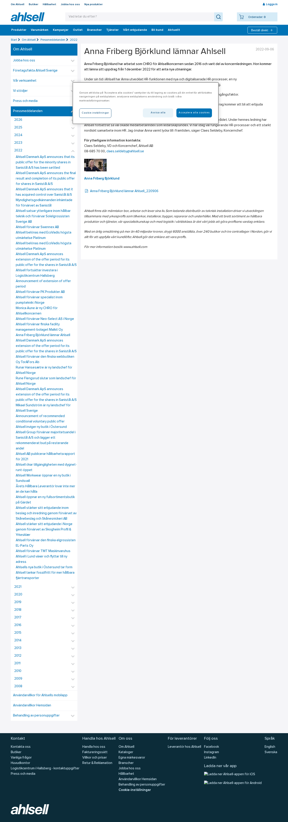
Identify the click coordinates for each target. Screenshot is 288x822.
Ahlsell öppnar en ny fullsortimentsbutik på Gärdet (45, 500)
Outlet (78, 30)
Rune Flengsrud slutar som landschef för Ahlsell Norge (46, 381)
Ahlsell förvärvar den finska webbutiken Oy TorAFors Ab (45, 359)
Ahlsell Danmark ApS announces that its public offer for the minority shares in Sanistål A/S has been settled (45, 162)
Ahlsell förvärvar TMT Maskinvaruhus (43, 551)
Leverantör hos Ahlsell (184, 747)
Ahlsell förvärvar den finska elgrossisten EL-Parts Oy (46, 543)
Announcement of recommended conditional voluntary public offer (40, 419)
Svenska (271, 752)
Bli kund (157, 30)
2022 (73, 40)
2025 (18, 127)
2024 (18, 135)
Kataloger (126, 752)
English (270, 747)
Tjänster (112, 30)
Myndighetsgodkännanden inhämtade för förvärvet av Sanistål (44, 203)
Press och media (25, 101)
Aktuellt (174, 30)
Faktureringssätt (95, 752)
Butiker (33, 4)
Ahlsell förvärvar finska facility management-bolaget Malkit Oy (39, 327)
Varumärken (39, 30)
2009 (18, 678)
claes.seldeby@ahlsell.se (125, 151)
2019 (17, 602)
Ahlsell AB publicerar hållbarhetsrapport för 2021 (45, 457)
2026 (18, 120)
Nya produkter (93, 4)
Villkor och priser (94, 757)
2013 (17, 648)
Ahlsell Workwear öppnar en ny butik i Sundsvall (43, 478)
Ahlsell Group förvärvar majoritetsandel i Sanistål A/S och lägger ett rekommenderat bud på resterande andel (46, 440)
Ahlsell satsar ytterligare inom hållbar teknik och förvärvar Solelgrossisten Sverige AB (43, 216)
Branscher (94, 30)
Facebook (211, 747)
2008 (18, 686)
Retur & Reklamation (97, 763)
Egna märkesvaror (132, 757)
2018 (17, 610)
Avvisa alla (158, 113)
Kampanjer (60, 30)
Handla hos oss (93, 747)
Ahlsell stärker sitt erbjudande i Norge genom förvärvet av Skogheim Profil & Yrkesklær (44, 530)
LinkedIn (210, 757)
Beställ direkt (259, 30)
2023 (18, 142)
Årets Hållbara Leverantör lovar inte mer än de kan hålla (45, 489)
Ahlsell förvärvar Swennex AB (37, 227)
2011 (17, 663)
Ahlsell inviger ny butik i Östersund (41, 427)
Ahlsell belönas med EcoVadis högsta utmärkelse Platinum (43, 235)
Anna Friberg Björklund (101, 178)
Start (14, 40)
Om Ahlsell (17, 4)
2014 (18, 640)
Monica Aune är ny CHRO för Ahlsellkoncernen (37, 311)
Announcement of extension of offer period (43, 284)
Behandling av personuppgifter (36, 715)
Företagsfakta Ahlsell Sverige (35, 70)
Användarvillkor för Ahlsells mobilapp (40, 695)
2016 (17, 625)
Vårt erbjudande (135, 30)
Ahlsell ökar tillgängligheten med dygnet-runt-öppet (46, 467)
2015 (17, 632)
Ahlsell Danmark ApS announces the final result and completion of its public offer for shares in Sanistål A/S (46, 179)
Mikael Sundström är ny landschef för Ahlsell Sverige (43, 408)
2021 (17, 587)
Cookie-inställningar (135, 790)
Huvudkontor (20, 763)
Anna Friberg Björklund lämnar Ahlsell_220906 (124, 191)
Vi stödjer (20, 91)
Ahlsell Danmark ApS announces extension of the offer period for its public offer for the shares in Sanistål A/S (46, 260)
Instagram (211, 752)
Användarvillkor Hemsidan (32, 705)
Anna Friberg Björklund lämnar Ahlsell (43, 335)
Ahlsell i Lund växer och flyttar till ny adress (41, 559)
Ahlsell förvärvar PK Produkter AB (40, 292)
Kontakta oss (21, 747)
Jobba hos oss (70, 4)
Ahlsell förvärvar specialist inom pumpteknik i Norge (39, 300)
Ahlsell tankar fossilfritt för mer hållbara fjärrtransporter (45, 575)
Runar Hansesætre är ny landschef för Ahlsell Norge (44, 370)
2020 (18, 594)
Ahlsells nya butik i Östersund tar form (44, 567)
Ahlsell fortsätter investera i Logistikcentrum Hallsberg (37, 273)
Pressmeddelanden (52, 40)
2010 (17, 671)
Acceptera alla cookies (194, 113)
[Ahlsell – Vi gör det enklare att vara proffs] (28, 16)
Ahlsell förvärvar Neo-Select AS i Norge (45, 319)
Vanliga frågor (21, 757)
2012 (17, 655)
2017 (17, 617)
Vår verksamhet (24, 80)
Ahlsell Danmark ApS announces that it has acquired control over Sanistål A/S (44, 192)
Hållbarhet (49, 4)
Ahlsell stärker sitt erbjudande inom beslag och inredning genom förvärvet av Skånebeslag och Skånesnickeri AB (46, 513)
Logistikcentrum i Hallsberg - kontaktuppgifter (45, 768)
